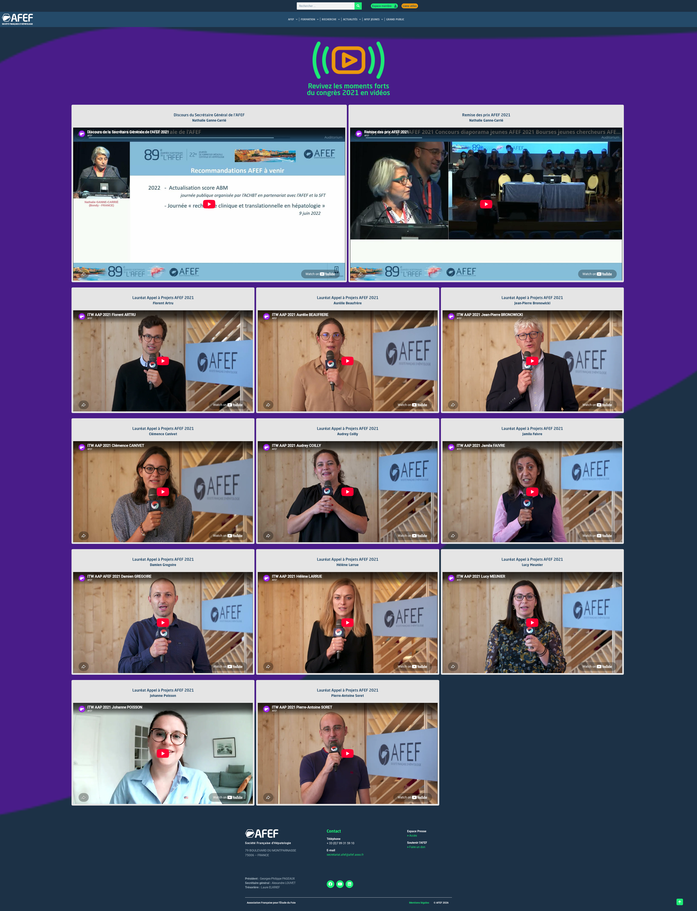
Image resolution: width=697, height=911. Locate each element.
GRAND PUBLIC (395, 19)
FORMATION (308, 19)
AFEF (291, 19)
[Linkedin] (349, 884)
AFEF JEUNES (372, 19)
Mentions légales (419, 902)
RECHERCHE (329, 19)
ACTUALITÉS (350, 19)
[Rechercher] (358, 6)
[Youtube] (340, 884)
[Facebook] (330, 884)
